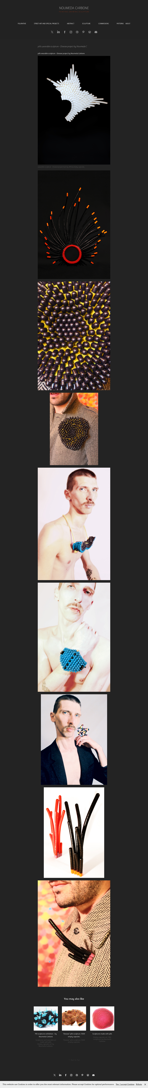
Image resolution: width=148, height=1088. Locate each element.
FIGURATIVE (22, 24)
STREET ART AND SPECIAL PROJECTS (46, 24)
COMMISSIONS (103, 24)
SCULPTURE (86, 24)
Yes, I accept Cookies (125, 1084)
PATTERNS (120, 24)
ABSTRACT (70, 24)
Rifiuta (139, 1084)
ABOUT (127, 24)
